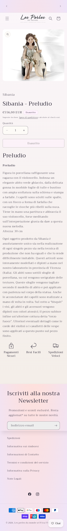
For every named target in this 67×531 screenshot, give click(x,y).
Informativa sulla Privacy (23, 470)
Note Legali (14, 479)
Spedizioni (13, 438)
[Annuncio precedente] (7, 6)
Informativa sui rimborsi (23, 446)
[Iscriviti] (56, 425)
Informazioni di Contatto (23, 454)
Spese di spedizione (28, 117)
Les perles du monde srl (26, 523)
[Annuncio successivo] (60, 6)
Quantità (8, 123)
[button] (7, 18)
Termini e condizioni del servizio (28, 462)
